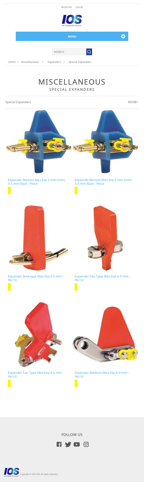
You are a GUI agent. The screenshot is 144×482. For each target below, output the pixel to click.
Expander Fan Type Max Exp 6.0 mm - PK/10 (102, 278)
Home (12, 62)
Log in (79, 7)
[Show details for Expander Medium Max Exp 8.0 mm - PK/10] (105, 334)
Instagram (85, 444)
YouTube (76, 444)
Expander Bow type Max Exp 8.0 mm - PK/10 (36, 278)
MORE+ (133, 102)
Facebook (58, 444)
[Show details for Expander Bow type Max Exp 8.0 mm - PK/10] (38, 238)
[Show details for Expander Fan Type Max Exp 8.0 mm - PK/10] (38, 334)
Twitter (67, 444)
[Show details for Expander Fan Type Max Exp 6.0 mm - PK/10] (105, 238)
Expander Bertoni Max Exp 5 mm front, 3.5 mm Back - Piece (37, 182)
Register (66, 7)
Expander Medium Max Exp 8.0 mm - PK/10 (102, 374)
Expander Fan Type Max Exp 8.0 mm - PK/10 (35, 374)
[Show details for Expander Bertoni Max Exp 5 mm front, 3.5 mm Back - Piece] (38, 141)
